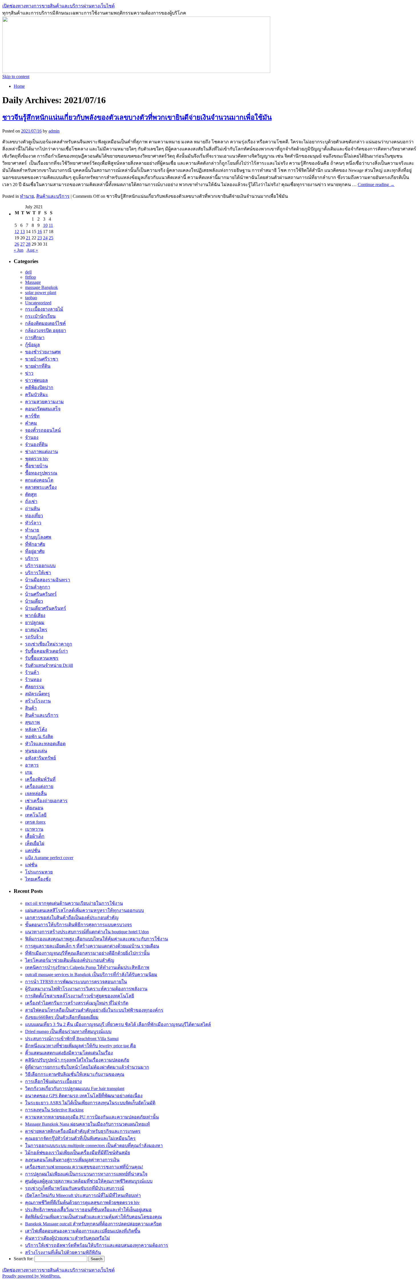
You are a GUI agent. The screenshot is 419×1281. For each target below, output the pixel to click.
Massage (33, 282)
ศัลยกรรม (34, 686)
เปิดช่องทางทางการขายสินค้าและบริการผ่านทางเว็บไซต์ (58, 5)
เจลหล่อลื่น (36, 793)
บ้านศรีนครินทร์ (41, 594)
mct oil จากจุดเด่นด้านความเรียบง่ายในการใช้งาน (74, 903)
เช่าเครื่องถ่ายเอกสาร (46, 800)
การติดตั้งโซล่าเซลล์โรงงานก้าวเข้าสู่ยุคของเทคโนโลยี (79, 995)
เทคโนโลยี (35, 814)
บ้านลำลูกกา (37, 587)
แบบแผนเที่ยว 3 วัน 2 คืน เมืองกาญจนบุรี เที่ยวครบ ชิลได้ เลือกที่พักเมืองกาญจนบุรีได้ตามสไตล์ (118, 1024)
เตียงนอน (34, 807)
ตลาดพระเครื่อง (41, 487)
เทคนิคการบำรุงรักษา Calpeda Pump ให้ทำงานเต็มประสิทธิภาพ (87, 967)
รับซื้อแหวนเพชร (41, 658)
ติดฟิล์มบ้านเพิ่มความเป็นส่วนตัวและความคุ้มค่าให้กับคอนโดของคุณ (93, 1216)
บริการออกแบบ (40, 565)
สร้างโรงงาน (38, 700)
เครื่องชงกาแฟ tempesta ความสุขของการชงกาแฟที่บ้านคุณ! (84, 1166)
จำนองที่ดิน (36, 444)
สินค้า (31, 708)
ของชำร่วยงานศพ (43, 351)
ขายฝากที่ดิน (37, 366)
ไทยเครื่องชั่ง (38, 879)
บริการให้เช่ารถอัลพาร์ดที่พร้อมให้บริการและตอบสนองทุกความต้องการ (96, 1245)
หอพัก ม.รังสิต (39, 736)
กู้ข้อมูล (32, 344)
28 (28, 244)
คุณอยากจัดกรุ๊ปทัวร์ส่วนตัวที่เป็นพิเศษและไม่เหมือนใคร (80, 1138)
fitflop (30, 277)
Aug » (32, 250)
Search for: (23, 1258)
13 (22, 231)
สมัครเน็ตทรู (37, 693)
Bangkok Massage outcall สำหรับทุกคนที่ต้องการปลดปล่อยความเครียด (93, 1223)
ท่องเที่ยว (34, 515)
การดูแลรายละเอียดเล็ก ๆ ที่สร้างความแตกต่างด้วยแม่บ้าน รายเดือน (92, 946)
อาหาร (32, 765)
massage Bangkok (41, 287)
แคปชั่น (32, 850)
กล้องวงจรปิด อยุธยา (45, 330)
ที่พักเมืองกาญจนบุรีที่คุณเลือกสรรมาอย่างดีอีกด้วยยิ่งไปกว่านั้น (87, 953)
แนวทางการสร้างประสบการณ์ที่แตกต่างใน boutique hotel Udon (87, 931)
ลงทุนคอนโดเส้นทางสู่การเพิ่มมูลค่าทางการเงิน (72, 1159)
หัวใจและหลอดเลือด (45, 743)
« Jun (18, 250)
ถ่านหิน (32, 508)
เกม (28, 772)
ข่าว (29, 373)
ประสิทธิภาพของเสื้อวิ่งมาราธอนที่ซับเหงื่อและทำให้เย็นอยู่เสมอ (88, 1209)
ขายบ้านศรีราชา (41, 359)
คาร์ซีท (32, 416)
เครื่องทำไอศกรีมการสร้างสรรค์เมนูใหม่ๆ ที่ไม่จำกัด (76, 1003)
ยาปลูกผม (34, 622)
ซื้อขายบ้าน (36, 465)
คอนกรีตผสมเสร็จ (42, 408)
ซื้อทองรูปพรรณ (41, 473)
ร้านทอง (33, 679)
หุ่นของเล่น (36, 750)
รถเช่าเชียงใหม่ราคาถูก (48, 643)
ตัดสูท (31, 494)
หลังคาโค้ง (36, 729)
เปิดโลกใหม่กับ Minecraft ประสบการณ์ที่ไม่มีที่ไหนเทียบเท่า (83, 1195)
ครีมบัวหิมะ (36, 394)
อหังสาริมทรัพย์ (40, 757)
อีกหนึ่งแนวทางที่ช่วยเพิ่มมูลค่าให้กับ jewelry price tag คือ (80, 1045)
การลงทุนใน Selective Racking (54, 1109)
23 (39, 237)
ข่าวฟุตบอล (36, 380)
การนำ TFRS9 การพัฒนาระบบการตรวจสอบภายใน (76, 981)
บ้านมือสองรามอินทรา (47, 579)
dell (28, 272)
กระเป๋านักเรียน (40, 316)
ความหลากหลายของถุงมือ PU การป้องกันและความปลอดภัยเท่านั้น (92, 1117)
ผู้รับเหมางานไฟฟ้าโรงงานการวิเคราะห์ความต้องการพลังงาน (86, 988)
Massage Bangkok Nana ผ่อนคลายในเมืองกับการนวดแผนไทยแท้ (87, 1124)
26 (17, 244)
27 (22, 244)
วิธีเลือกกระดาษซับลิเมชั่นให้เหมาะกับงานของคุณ (74, 1074)
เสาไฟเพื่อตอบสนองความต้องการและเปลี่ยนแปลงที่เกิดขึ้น (82, 1231)
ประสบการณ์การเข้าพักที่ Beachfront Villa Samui (72, 1038)
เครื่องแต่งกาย (39, 786)
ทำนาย (27, 196)
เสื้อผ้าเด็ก (34, 836)
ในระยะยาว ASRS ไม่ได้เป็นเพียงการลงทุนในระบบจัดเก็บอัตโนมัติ (90, 1102)
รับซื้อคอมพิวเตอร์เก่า (46, 651)
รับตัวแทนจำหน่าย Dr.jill (49, 665)
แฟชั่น (31, 864)
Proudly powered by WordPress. (31, 1276)
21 (28, 237)
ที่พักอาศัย (35, 544)
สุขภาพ (32, 722)
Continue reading (376, 184)
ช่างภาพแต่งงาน (41, 451)
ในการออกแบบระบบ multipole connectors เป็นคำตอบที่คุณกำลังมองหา (94, 1145)
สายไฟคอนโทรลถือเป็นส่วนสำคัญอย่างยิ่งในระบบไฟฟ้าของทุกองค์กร (94, 1010)
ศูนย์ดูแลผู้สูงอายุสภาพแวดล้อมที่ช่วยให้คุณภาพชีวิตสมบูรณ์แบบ (88, 1181)
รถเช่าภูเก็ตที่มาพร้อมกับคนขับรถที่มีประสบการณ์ (74, 1188)
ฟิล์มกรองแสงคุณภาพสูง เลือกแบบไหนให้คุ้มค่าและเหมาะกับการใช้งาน (96, 938)
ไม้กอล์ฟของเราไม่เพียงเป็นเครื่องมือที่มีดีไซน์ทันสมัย (77, 1152)
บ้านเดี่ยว (34, 601)
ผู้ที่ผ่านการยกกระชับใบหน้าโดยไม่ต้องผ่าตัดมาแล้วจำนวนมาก (87, 1067)
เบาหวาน (34, 829)
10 (45, 225)
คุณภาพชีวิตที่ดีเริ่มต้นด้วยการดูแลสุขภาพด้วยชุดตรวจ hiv (82, 1202)
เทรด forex (35, 822)
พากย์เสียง (35, 615)
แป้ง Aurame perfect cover (49, 857)
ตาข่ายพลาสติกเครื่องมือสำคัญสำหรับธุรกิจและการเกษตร (83, 1131)
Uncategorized (38, 302)
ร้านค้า (32, 672)
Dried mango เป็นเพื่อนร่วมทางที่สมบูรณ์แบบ (68, 1031)
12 (17, 231)
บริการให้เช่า (38, 572)
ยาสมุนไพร (36, 629)
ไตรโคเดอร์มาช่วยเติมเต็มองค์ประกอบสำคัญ (69, 960)
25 (51, 237)
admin (54, 131)
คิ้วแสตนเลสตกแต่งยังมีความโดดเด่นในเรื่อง (69, 1052)
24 (45, 237)
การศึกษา (34, 337)
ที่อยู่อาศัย (34, 551)
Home (19, 86)
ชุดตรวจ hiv (36, 458)
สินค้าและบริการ (53, 196)
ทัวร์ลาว (33, 522)
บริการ (31, 558)
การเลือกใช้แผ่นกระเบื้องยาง (53, 1081)
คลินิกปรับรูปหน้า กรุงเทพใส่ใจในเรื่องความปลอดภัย (77, 1060)
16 (39, 231)
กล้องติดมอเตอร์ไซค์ (45, 323)
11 (51, 225)
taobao (31, 297)
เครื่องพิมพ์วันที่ (40, 779)
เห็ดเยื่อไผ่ (34, 843)
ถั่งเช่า (31, 501)
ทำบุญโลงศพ (38, 537)
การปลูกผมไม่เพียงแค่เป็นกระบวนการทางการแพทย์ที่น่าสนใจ (86, 1174)
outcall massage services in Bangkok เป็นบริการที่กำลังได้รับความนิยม (91, 974)
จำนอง (31, 437)
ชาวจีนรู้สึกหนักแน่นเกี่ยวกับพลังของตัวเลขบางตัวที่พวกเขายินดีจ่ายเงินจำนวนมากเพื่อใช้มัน (137, 117)
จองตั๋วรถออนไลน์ (43, 430)
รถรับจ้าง (34, 636)
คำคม (31, 423)
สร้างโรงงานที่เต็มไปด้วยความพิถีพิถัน (63, 1252)
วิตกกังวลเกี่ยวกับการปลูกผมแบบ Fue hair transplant (74, 1088)
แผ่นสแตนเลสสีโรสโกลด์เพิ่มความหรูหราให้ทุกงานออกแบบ (84, 910)
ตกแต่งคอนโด (39, 480)
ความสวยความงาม (44, 401)
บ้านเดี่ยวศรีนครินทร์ (45, 608)
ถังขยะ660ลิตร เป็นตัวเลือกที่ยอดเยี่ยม (62, 1017)
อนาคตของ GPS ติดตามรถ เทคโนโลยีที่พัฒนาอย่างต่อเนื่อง (84, 1095)
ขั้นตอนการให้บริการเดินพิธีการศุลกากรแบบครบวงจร (78, 924)
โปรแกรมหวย (39, 871)
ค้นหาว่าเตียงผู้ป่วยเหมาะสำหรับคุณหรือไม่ (67, 1238)
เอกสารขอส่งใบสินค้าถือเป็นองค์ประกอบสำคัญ (72, 917)
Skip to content (15, 76)
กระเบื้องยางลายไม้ (44, 309)
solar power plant (40, 292)
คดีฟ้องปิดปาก (39, 387)
